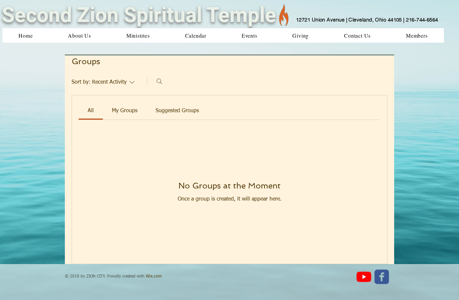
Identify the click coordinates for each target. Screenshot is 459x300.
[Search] (159, 81)
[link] (91, 111)
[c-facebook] (381, 276)
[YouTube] (364, 276)
